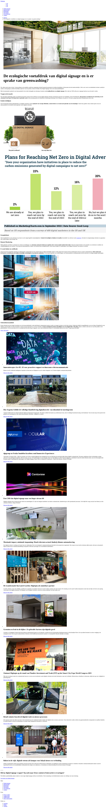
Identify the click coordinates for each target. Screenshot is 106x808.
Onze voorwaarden (7, 798)
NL (7, 5)
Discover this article (7, 372)
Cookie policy (6, 796)
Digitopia (3, 1)
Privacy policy (6, 794)
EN (7, 3)
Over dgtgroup (6, 14)
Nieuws (5, 17)
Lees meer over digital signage (7, 778)
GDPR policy (6, 797)
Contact (5, 15)
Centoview (78, 238)
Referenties (6, 11)
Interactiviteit (6, 10)
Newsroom (6, 12)
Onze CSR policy (5, 330)
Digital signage (6, 8)
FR (7, 6)
